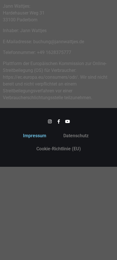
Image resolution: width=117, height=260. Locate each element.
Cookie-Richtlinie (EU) (58, 148)
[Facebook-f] (59, 121)
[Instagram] (50, 121)
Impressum (34, 135)
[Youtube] (67, 121)
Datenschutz (76, 135)
